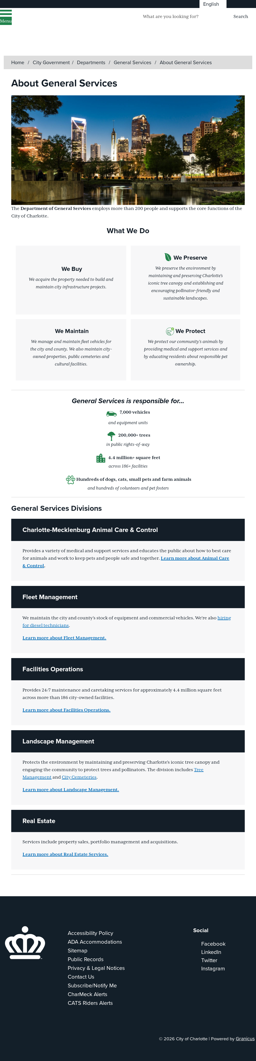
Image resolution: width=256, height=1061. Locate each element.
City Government (51, 62)
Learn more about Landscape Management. (70, 789)
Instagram (213, 968)
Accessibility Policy (90, 933)
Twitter (209, 960)
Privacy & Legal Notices (96, 968)
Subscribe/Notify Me (92, 985)
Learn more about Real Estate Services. (65, 854)
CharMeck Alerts (87, 994)
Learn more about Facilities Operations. (66, 710)
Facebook (213, 943)
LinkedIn (211, 952)
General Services (133, 62)
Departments (91, 62)
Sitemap (78, 950)
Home (17, 62)
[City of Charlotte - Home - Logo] (64, 23)
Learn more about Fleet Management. (64, 638)
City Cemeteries (79, 777)
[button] (127, 530)
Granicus (245, 1038)
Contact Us (81, 976)
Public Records (86, 959)
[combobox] (213, 4)
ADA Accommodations (95, 941)
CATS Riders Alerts (90, 1003)
